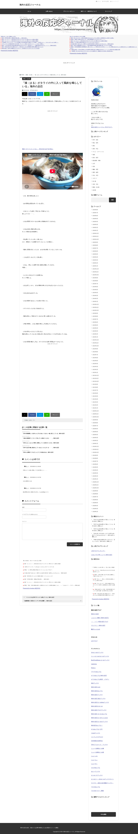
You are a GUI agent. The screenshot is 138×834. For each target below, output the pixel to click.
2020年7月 (95, 425)
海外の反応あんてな (97, 691)
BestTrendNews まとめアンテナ (100, 660)
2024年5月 (95, 289)
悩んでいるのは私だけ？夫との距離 (77, 36)
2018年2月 (95, 511)
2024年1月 (95, 301)
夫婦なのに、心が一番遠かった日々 (8, 36)
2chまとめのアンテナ (97, 652)
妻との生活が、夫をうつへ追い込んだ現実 (32, 560)
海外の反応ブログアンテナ (98, 710)
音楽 (94, 166)
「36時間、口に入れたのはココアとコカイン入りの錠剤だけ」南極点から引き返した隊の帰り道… (92, 51)
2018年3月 (95, 508)
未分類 (94, 190)
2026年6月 (95, 215)
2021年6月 (95, 393)
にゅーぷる (94, 756)
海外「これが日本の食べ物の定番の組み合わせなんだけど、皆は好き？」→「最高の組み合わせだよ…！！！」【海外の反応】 (29, 45)
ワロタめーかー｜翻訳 (97, 790)
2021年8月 (95, 387)
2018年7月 (95, 496)
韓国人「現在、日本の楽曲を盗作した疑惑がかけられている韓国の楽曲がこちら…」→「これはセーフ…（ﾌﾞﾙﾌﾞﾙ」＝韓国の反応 (52, 585)
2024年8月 (95, 280)
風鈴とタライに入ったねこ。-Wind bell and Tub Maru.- (37, 149)
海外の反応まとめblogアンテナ (100, 702)
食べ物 (94, 181)
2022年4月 (95, 363)
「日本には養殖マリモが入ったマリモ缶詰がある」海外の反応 (37, 452)
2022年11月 (95, 343)
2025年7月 (95, 248)
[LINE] (47, 94)
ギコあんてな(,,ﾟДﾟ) (97, 729)
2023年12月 (96, 304)
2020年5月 (95, 431)
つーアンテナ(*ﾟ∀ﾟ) (97, 737)
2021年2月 (95, 405)
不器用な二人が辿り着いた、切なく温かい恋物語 (103, 567)
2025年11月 (95, 236)
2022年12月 (96, 340)
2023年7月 (95, 319)
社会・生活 (95, 175)
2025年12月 (96, 233)
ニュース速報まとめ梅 (97, 748)
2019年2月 (95, 476)
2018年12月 (96, 482)
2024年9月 (95, 277)
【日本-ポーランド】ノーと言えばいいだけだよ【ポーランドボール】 (39, 566)
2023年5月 (95, 325)
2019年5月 (95, 467)
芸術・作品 (95, 148)
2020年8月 (95, 422)
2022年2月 (95, 369)
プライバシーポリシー (69, 11)
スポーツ (95, 178)
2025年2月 (95, 263)
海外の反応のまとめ (97, 706)
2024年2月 (95, 298)
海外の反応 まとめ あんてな (99, 714)
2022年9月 (95, 348)
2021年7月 (95, 390)
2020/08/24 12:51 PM (35, 488)
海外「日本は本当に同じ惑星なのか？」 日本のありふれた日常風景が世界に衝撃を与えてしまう (22, 46)
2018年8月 (95, 493)
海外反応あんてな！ (97, 725)
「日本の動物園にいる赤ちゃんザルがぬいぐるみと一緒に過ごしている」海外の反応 (43, 433)
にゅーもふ (94, 760)
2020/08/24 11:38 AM (35, 466)
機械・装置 (95, 169)
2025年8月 (95, 245)
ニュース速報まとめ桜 (97, 752)
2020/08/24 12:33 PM (35, 477)
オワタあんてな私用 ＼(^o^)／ (100, 679)
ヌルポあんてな (95, 767)
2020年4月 (95, 434)
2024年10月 (96, 274)
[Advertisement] (69, 67)
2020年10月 (96, 416)
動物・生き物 (29, 420)
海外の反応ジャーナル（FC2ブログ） (102, 127)
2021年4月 (95, 399)
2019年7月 (95, 461)
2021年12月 (96, 375)
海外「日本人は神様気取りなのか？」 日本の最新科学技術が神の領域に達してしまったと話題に (91, 45)
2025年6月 (95, 251)
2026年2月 (95, 227)
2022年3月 (95, 366)
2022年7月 (95, 354)
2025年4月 (95, 257)
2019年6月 (95, 464)
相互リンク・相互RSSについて (89, 11)
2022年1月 (95, 372)
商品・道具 (95, 142)
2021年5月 (95, 396)
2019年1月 (95, 479)
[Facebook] (32, 94)
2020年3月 (95, 437)
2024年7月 (95, 283)
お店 (94, 163)
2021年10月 (96, 381)
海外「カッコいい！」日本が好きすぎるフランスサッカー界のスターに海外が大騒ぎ (20, 39)
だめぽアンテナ (95, 733)
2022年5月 (95, 360)
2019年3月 (95, 473)
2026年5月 (95, 218)
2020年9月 (95, 419)
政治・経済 (95, 157)
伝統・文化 (95, 184)
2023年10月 (96, 310)
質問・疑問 (95, 172)
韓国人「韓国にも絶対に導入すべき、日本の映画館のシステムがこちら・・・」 (88, 39)
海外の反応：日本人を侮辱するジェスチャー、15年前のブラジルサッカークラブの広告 (20, 48)
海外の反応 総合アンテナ (98, 698)
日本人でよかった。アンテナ (99, 744)
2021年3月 (95, 402)
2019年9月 (95, 455)
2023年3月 (95, 331)
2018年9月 (95, 490)
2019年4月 (95, 470)
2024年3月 (95, 295)
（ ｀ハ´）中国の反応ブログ (99, 621)
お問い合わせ (49, 11)
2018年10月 (96, 487)
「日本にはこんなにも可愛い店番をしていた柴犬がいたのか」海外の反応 (40, 442)
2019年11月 (95, 449)
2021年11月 (95, 378)
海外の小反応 (95, 614)
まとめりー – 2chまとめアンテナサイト (102, 779)
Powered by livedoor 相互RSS (9, 50)
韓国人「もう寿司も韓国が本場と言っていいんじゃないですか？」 (85, 42)
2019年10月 (96, 452)
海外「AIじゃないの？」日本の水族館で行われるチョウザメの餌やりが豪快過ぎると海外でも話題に (92, 38)
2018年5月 (95, 502)
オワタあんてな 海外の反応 (99, 675)
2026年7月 (95, 212)
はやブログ (94, 641)
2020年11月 (95, 414)
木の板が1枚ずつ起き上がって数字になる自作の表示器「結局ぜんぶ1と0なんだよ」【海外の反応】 (92, 43)
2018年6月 (95, 499)
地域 (94, 154)
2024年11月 (95, 271)
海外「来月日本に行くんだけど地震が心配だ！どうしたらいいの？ (38, 576)
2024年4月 (95, 292)
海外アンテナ (95, 683)
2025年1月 (95, 266)
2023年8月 (95, 316)
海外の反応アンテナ (97, 694)
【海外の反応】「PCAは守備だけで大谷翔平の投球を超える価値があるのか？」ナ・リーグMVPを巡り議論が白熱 (95, 49)
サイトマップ (115, 1)
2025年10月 (96, 239)
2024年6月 (95, 286)
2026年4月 (95, 221)
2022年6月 (95, 357)
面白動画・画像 (96, 160)
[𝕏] (25, 94)
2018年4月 (95, 505)
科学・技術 (95, 139)
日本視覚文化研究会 (97, 740)
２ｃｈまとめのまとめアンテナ (100, 656)
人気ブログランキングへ (98, 551)
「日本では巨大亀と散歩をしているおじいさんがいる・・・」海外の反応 (40, 447)
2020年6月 (95, 428)
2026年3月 (95, 224)
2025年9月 (95, 242)
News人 (93, 668)
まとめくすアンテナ (97, 775)
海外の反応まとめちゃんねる (99, 717)
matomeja (94, 664)
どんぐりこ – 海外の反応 (98, 625)
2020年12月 (96, 411)
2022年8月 (95, 351)
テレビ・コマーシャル (98, 151)
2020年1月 (95, 443)
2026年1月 (95, 230)
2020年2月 (95, 440)
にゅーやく (94, 764)
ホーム (99, 1)
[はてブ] (40, 94)
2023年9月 (95, 313)
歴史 (94, 145)
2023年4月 (95, 328)
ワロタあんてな (95, 787)
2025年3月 (95, 260)
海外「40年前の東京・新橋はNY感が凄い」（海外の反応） (14, 38)
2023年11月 (95, 307)
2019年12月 (96, 446)
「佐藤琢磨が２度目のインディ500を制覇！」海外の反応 (37, 600)
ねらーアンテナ (95, 771)
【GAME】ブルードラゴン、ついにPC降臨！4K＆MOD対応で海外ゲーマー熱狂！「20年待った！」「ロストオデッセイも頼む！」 (30, 42)
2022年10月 (96, 345)
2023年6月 (95, 322)
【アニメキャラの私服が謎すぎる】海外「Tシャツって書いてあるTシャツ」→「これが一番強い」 (23, 43)
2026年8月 (95, 209)
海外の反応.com (95, 687)
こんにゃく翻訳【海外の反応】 (100, 617)
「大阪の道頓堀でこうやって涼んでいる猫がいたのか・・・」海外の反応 (40, 438)
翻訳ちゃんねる (95, 629)
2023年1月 (95, 337)
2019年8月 (95, 458)
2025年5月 (95, 254)
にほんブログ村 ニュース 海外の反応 (101, 554)
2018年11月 (95, 485)
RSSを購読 (106, 1)
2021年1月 (95, 408)
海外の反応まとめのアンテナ (99, 721)
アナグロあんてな (96, 671)
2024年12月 (96, 269)
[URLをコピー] (55, 94)
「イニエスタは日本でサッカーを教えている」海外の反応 (39, 597)
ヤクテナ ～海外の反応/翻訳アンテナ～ (102, 783)
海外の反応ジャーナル (30, 5)
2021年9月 (95, 384)
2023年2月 (95, 334)
